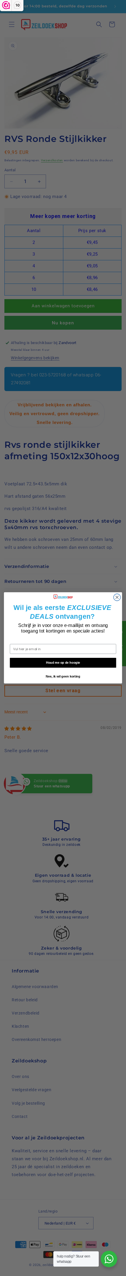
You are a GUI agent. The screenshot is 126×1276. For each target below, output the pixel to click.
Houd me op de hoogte (63, 662)
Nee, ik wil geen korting (63, 676)
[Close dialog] (117, 597)
